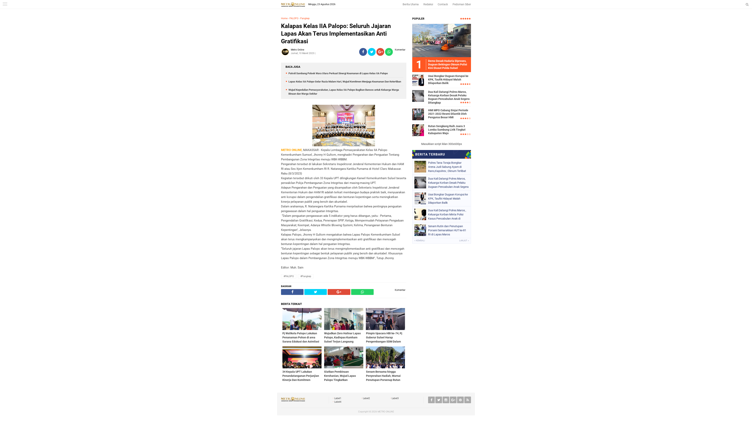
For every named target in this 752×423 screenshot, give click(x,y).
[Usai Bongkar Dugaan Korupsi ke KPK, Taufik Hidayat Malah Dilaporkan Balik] (418, 80)
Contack (443, 4)
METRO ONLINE (386, 411)
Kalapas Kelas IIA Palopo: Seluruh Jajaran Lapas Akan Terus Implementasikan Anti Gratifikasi (336, 34)
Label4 (337, 401)
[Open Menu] (5, 4)
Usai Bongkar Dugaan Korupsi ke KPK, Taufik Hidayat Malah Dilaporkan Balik (448, 79)
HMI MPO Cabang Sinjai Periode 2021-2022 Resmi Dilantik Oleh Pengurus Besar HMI (448, 114)
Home (284, 18)
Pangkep (305, 18)
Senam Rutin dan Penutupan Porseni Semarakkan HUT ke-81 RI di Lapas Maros (447, 230)
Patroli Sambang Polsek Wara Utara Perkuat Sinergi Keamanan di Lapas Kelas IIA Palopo (338, 73)
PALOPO (293, 18)
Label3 (395, 398)
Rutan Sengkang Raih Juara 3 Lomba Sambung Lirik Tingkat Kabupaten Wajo (446, 130)
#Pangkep (305, 276)
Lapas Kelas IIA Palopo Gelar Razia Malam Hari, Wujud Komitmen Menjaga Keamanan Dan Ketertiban (344, 81)
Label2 (366, 398)
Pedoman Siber (462, 4)
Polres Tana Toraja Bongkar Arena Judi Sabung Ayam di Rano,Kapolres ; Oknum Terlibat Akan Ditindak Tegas (447, 167)
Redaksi (428, 4)
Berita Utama (411, 4)
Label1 (337, 398)
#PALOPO (289, 276)
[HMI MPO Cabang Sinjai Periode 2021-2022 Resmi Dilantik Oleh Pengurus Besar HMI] (418, 114)
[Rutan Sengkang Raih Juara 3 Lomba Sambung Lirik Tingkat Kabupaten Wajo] (418, 130)
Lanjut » (464, 240)
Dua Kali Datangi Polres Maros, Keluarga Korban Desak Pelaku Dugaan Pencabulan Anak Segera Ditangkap (449, 97)
